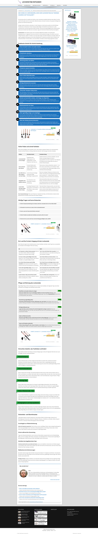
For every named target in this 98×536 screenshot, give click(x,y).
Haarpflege (48, 530)
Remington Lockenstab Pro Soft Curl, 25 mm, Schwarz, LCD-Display (71, 47)
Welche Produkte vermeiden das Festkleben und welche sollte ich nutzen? (34, 215)
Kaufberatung (27, 5)
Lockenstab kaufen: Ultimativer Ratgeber (25, 514)
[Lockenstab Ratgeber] (19, 3)
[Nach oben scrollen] (96, 534)
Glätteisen (52, 530)
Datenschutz (75, 533)
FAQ (31, 10)
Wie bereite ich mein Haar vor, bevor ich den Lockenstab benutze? (32, 207)
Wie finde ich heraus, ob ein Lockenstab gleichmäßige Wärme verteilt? (32, 491)
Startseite (20, 5)
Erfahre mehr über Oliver (55, 479)
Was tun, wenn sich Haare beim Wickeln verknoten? (30, 211)
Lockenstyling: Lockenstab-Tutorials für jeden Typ (26, 512)
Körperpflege (44, 530)
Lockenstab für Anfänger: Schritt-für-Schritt (25, 517)
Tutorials (52, 5)
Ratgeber (65, 5)
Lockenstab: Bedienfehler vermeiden (25, 523)
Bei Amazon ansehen (50, 134)
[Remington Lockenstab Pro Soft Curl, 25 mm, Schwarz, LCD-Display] (72, 44)
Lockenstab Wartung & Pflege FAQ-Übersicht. (36, 501)
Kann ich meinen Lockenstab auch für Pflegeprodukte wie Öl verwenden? (32, 494)
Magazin (58, 5)
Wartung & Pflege (36, 5)
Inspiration (45, 5)
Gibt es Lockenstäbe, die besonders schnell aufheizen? (29, 488)
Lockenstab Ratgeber (31, 2)
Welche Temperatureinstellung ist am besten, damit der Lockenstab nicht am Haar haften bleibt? (38, 203)
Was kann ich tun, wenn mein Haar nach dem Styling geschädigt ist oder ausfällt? (35, 218)
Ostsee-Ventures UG (24, 533)
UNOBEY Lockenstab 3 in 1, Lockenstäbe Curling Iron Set (41, 223)
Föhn (55, 530)
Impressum (79, 533)
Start (23, 10)
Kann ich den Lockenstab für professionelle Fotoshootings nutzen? (31, 497)
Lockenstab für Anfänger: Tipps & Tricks (25, 520)
